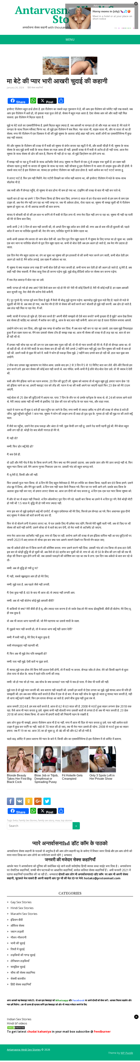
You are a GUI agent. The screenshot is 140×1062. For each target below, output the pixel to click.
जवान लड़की (17, 932)
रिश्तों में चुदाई (17, 949)
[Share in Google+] (38, 801)
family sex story (46, 820)
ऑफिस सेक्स (17, 926)
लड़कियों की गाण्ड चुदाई (23, 955)
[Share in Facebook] (10, 801)
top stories (66, 820)
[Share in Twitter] (47, 801)
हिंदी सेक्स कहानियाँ (35, 87)
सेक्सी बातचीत (18, 979)
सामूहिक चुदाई (18, 967)
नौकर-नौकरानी (18, 937)
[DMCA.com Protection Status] (16, 1027)
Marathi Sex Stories (24, 914)
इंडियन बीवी (17, 920)
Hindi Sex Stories (22, 908)
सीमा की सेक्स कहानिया (23, 973)
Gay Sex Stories (21, 902)
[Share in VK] (19, 801)
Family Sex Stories (28, 820)
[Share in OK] (28, 801)
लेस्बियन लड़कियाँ (20, 961)
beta (15, 820)
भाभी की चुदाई (18, 943)
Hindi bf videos (17, 1023)
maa (57, 820)
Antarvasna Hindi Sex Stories (24, 1049)
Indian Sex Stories (19, 1019)
